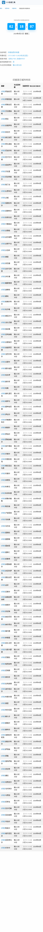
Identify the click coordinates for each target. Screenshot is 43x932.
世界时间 (7, 8)
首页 (1, 8)
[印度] (6, 99)
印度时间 (14, 8)
